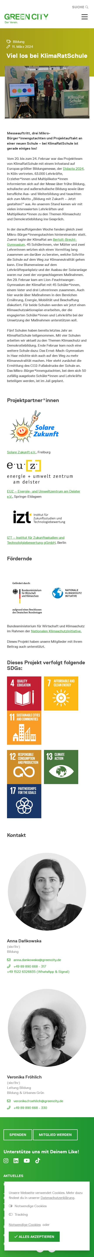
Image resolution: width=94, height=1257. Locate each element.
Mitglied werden (55, 1135)
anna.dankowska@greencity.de (37, 960)
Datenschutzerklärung (57, 1198)
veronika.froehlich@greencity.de (38, 1101)
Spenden (17, 1135)
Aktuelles (13, 1176)
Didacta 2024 (73, 169)
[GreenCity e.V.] (26, 18)
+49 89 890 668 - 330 (30, 1108)
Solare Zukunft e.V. (21, 452)
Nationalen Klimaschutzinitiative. (56, 631)
